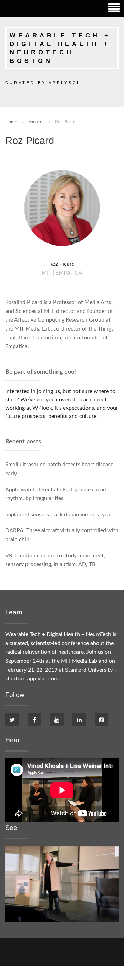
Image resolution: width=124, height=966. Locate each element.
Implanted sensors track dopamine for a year (58, 514)
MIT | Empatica (62, 273)
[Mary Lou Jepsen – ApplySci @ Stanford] (62, 883)
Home (11, 122)
